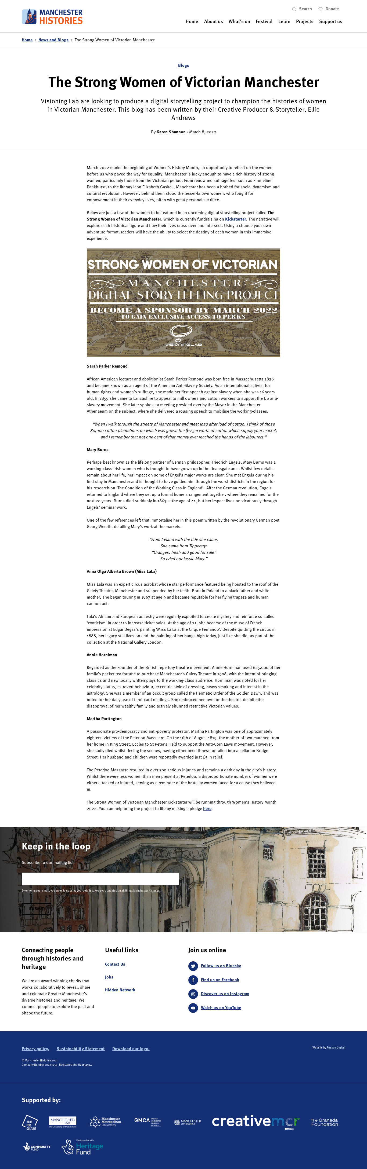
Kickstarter (235, 219)
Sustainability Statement (81, 1049)
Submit (36, 909)
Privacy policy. (35, 1049)
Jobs (109, 977)
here (207, 809)
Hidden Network (120, 990)
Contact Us (115, 964)
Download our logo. (131, 1049)
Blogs (183, 66)
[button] (305, 9)
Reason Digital (336, 1047)
